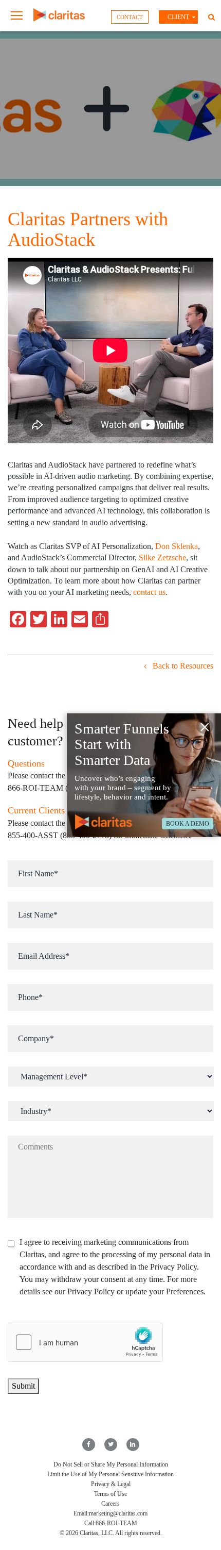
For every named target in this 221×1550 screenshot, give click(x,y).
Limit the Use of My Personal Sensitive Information (110, 1474)
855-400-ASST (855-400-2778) (60, 835)
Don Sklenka (175, 546)
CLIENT (178, 17)
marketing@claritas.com (118, 1513)
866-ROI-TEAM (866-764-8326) (62, 788)
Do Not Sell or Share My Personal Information (110, 1464)
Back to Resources (182, 665)
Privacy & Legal (111, 1484)
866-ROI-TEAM (116, 1523)
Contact (130, 17)
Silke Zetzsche (162, 557)
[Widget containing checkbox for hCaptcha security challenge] (85, 1342)
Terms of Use (110, 1494)
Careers (110, 1504)
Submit (23, 1385)
